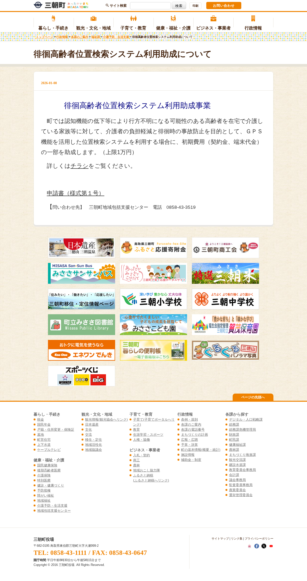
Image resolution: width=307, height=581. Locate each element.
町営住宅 (44, 440)
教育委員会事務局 (242, 470)
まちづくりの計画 (194, 434)
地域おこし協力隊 (146, 470)
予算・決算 (189, 445)
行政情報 (253, 28)
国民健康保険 (47, 465)
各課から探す (236, 414)
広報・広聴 (189, 440)
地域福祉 (44, 500)
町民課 (234, 440)
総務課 (234, 424)
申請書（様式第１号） (75, 193)
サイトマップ (220, 538)
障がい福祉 (45, 495)
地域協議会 (93, 450)
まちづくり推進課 (242, 455)
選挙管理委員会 (241, 495)
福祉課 (95, 37)
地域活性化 (93, 445)
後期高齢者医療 (49, 470)
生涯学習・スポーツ (148, 434)
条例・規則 (189, 419)
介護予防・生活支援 (116, 37)
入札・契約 (141, 455)
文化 (88, 429)
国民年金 (44, 424)
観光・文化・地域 (93, 28)
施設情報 (188, 455)
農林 (136, 465)
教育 (136, 429)
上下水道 (44, 445)
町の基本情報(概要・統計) (200, 450)
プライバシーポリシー (259, 538)
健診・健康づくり (50, 485)
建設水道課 (237, 465)
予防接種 (44, 490)
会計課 (234, 475)
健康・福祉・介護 (173, 28)
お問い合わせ (224, 5)
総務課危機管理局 (242, 429)
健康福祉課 (237, 445)
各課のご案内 (79, 37)
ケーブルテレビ (49, 450)
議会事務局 (237, 480)
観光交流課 (237, 460)
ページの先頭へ (253, 397)
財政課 (234, 434)
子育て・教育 (133, 28)
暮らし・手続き (53, 28)
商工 (136, 460)
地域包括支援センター (54, 510)
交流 (88, 434)
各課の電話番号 (193, 429)
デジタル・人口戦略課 (246, 419)
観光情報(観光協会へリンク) (106, 419)
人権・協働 (141, 440)
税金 (40, 419)
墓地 (40, 434)
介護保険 (44, 475)
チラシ (80, 166)
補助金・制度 (191, 460)
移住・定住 (93, 440)
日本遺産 (92, 424)
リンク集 (236, 538)
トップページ (44, 37)
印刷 (195, 5)
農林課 (234, 450)
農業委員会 (237, 490)
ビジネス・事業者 (213, 28)
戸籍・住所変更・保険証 (55, 429)
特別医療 (44, 480)
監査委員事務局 (241, 485)
